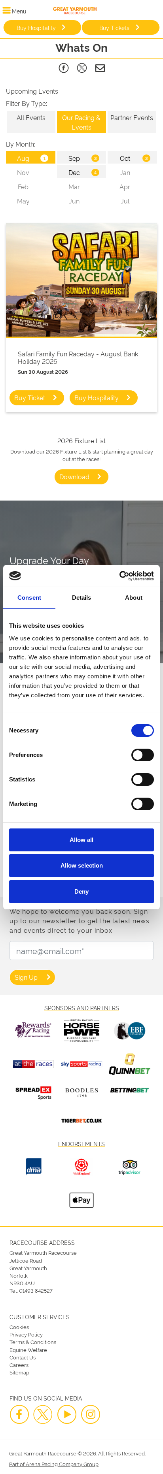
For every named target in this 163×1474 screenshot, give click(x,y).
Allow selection (82, 865)
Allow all (81, 839)
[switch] (142, 755)
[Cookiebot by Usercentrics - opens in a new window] (119, 576)
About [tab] (133, 597)
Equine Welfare (28, 1349)
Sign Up (26, 977)
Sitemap (19, 1372)
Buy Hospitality (36, 27)
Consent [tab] (29, 597)
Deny (81, 891)
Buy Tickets (114, 27)
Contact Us (22, 1357)
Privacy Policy (26, 1334)
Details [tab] (81, 597)
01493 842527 (36, 1290)
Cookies (19, 1326)
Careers (18, 1364)
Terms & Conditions (32, 1341)
